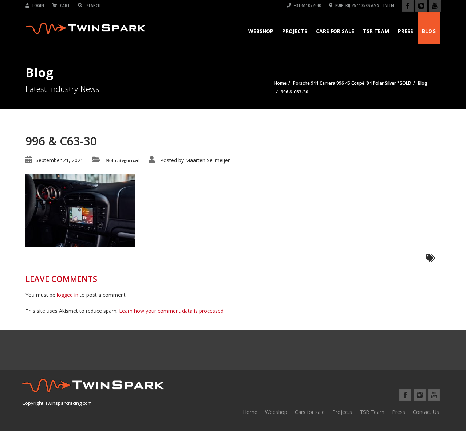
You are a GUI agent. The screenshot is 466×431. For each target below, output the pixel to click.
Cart (64, 5)
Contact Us (426, 411)
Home (250, 411)
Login (37, 5)
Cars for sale (310, 411)
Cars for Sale (335, 31)
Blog (429, 31)
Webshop (260, 31)
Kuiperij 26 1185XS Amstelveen (364, 5)
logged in (67, 294)
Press (405, 31)
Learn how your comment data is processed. (172, 310)
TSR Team (376, 31)
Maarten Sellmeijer (207, 160)
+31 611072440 (307, 5)
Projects (294, 31)
